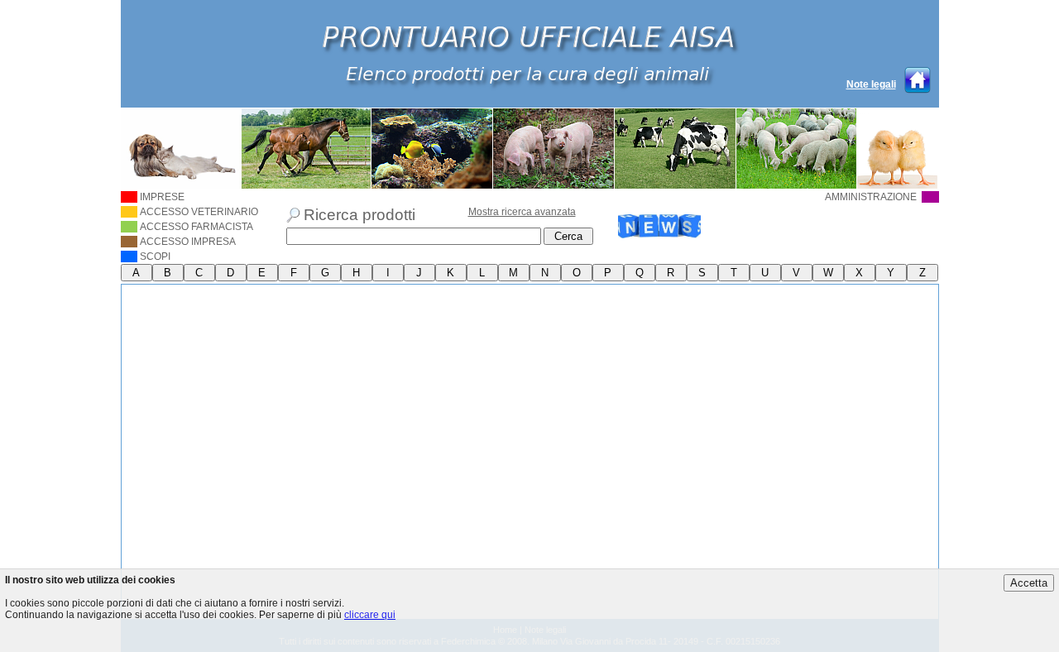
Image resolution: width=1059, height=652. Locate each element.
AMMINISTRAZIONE (872, 197)
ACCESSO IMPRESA (188, 241)
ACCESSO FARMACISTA (196, 227)
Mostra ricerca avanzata (522, 212)
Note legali (871, 84)
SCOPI (155, 256)
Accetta (1028, 583)
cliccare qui (369, 615)
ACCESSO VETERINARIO (199, 212)
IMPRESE (162, 197)
